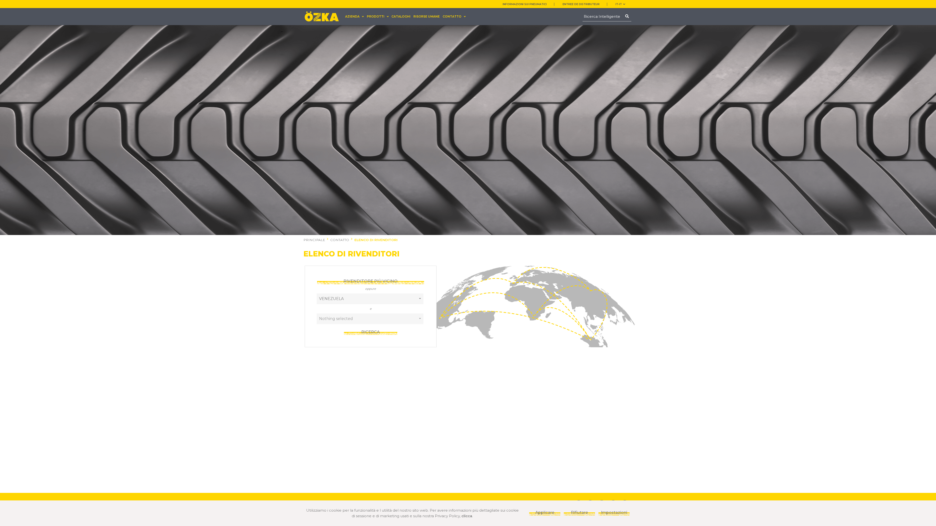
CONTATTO (339, 240)
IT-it (618, 4)
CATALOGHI (400, 16)
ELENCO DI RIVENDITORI (376, 240)
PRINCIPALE (314, 240)
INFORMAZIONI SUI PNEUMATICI (525, 4)
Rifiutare (579, 512)
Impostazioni (614, 512)
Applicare (544, 512)
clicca (466, 516)
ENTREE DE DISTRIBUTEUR (581, 4)
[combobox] (370, 298)
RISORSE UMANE (426, 16)
